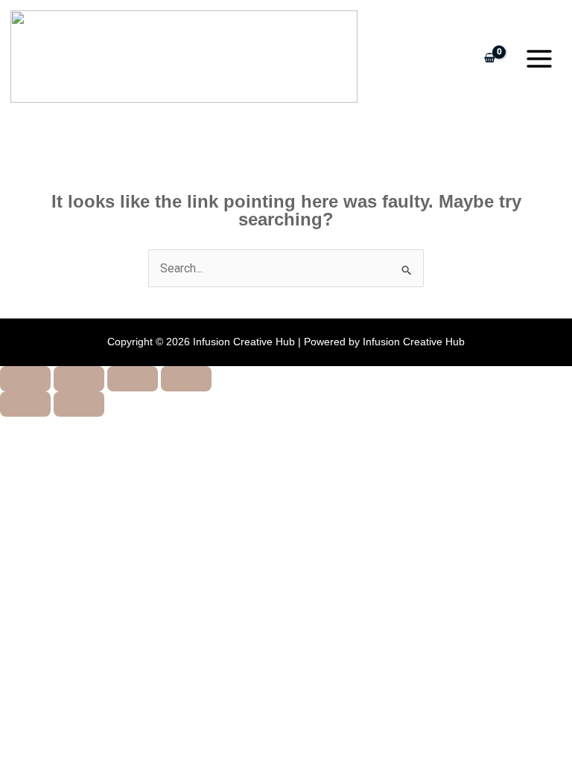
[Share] (132, 378)
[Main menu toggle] (539, 58)
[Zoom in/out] (25, 378)
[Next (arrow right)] (79, 404)
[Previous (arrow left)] (25, 404)
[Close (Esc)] (186, 378)
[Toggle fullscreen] (79, 378)
